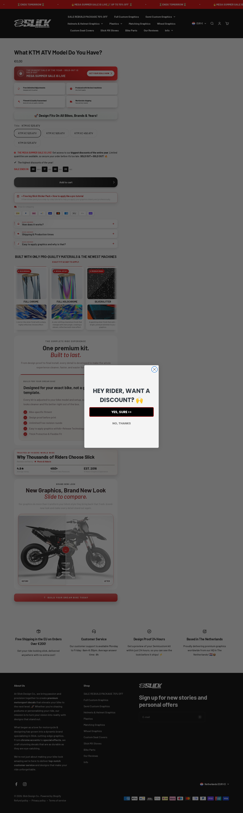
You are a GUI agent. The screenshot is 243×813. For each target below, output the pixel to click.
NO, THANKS (121, 423)
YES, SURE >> (121, 412)
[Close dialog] (154, 369)
